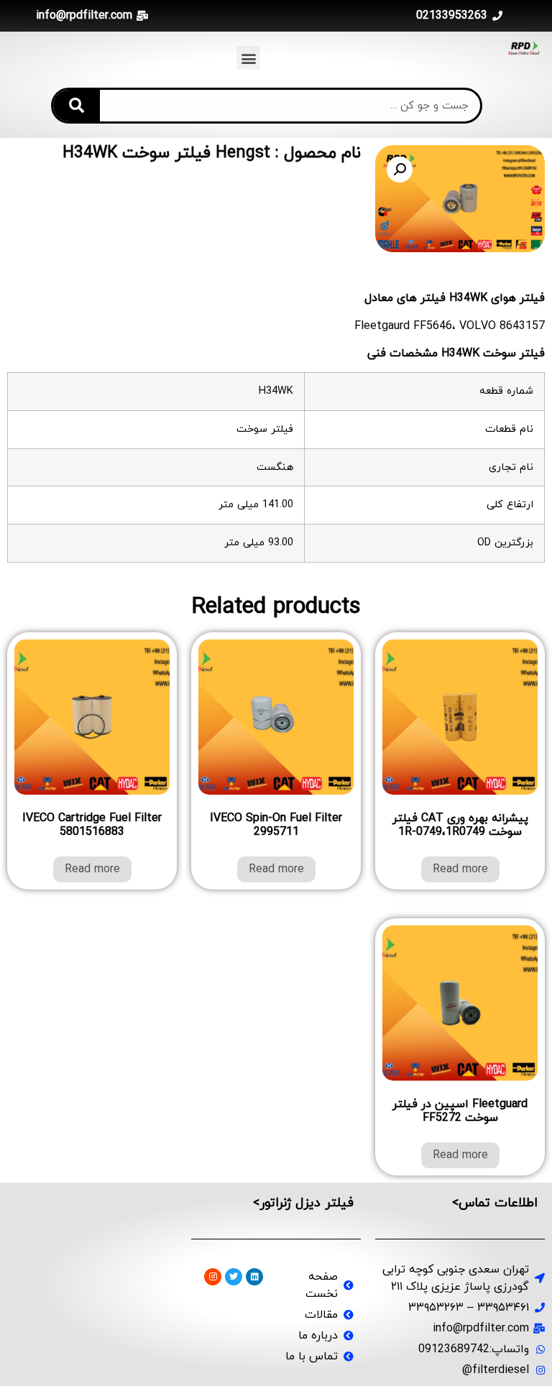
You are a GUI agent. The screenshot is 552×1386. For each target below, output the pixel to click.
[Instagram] (212, 1276)
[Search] (76, 105)
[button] (248, 58)
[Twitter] (233, 1276)
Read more (460, 869)
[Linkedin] (254, 1276)
